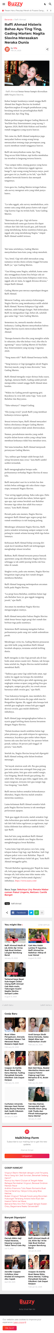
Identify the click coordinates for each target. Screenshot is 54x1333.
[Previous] (47, 10)
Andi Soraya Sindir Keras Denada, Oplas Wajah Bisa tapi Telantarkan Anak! (38, 1038)
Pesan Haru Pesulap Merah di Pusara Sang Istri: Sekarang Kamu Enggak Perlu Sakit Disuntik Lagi (25, 10)
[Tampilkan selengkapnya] (42, 912)
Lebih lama (45, 1005)
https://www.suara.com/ (26, 880)
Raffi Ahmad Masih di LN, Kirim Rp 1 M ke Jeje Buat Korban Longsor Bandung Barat (15, 950)
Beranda (8, 20)
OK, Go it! (9, 1328)
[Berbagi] (47, 49)
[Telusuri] (50, 4)
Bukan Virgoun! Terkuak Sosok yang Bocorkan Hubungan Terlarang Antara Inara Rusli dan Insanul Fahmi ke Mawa (26, 1198)
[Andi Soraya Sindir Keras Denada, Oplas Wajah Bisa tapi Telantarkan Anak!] (38, 1025)
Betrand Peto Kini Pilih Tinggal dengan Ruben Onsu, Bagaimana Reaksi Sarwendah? (26, 1205)
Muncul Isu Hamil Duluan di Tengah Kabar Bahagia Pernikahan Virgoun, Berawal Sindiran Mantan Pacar (26, 1183)
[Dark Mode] (45, 4)
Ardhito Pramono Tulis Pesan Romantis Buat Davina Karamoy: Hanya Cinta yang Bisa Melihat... (25, 1191)
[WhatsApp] (36, 912)
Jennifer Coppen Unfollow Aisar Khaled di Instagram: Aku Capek (15, 1275)
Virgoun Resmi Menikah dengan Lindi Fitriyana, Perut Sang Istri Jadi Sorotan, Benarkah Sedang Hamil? (26, 1175)
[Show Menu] (3, 4)
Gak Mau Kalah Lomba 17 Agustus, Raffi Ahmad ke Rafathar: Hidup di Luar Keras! (37, 950)
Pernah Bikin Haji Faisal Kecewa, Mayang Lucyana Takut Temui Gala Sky (15, 1242)
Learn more (18, 1322)
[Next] (50, 10)
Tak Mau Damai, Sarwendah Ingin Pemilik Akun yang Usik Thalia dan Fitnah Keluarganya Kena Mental (37, 1110)
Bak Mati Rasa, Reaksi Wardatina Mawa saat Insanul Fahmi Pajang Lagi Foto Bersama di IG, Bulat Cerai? (38, 1074)
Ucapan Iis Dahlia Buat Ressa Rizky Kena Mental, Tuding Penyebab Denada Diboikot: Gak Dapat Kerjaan (15, 1074)
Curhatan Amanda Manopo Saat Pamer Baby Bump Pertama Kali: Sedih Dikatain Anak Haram (15, 1109)
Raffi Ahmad (20, 20)
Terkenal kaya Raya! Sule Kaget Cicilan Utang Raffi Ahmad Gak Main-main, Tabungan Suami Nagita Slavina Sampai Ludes (14, 986)
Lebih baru (8, 1005)
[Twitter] (31, 912)
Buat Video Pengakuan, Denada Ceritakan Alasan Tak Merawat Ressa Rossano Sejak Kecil (15, 1039)
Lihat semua (43, 925)
